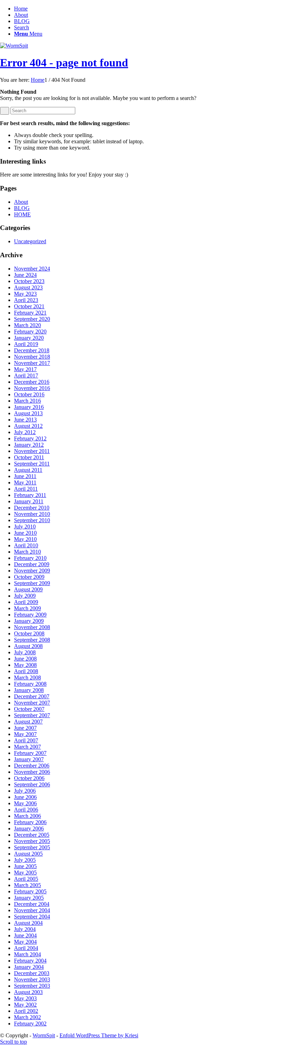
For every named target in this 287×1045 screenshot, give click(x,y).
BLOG (22, 21)
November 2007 (32, 703)
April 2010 (26, 545)
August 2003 (28, 992)
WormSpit (44, 1035)
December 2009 (31, 564)
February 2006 (30, 822)
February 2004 (30, 961)
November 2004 (32, 910)
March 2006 (27, 816)
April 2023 (26, 300)
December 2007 (31, 696)
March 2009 (27, 608)
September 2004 (32, 917)
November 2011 (32, 451)
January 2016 (29, 407)
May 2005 (25, 872)
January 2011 (28, 501)
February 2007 (30, 753)
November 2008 (32, 627)
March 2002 (27, 1017)
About (21, 15)
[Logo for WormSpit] (14, 46)
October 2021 (29, 306)
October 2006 (29, 778)
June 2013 (25, 420)
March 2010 (27, 552)
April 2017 (26, 376)
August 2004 (28, 923)
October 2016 (29, 394)
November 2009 (32, 571)
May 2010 (25, 539)
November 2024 (32, 269)
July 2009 (25, 596)
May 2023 (25, 294)
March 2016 (27, 401)
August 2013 (28, 413)
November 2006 (32, 772)
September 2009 (32, 583)
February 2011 (30, 495)
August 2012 (28, 426)
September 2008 (32, 640)
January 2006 (29, 828)
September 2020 (32, 319)
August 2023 (28, 287)
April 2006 (26, 810)
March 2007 (27, 747)
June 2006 (25, 797)
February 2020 (30, 331)
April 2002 (26, 1011)
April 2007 (26, 740)
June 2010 (25, 533)
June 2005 (25, 866)
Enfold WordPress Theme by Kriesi (98, 1035)
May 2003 (25, 998)
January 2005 (29, 898)
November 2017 (32, 363)
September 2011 (32, 464)
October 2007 (29, 709)
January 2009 (29, 621)
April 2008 (26, 671)
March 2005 (27, 885)
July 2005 (25, 860)
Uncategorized (30, 241)
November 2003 (32, 979)
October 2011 (29, 457)
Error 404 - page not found (64, 62)
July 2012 (25, 432)
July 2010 (25, 526)
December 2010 (31, 508)
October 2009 (29, 577)
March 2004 (27, 954)
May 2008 (25, 665)
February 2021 (30, 313)
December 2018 (31, 350)
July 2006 (25, 791)
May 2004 (25, 942)
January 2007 (29, 759)
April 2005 (26, 879)
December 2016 (31, 382)
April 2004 (26, 948)
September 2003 (32, 986)
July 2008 (25, 652)
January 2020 (29, 338)
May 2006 (25, 803)
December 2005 (31, 835)
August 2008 (28, 646)
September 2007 (32, 715)
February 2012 (30, 438)
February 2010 (30, 558)
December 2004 (31, 904)
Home (21, 9)
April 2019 (26, 344)
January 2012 (29, 445)
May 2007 (25, 734)
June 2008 (25, 659)
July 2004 (25, 929)
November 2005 (32, 841)
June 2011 (25, 476)
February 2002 (30, 1023)
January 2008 (29, 690)
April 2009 (26, 602)
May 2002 (25, 1005)
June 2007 (25, 728)
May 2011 (25, 482)
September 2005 (32, 847)
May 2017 (25, 369)
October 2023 (29, 281)
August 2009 (28, 589)
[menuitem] (150, 27)
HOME (22, 214)
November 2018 (32, 357)
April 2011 (26, 489)
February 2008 (30, 684)
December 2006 (31, 766)
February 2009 (30, 615)
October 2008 (29, 633)
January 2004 (29, 967)
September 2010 (32, 520)
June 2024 (25, 275)
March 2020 (27, 325)
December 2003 (31, 973)
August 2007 (28, 722)
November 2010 (32, 514)
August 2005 (28, 854)
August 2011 (28, 470)
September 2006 (32, 784)
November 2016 (32, 388)
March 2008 (27, 677)
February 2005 (30, 891)
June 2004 (25, 935)
